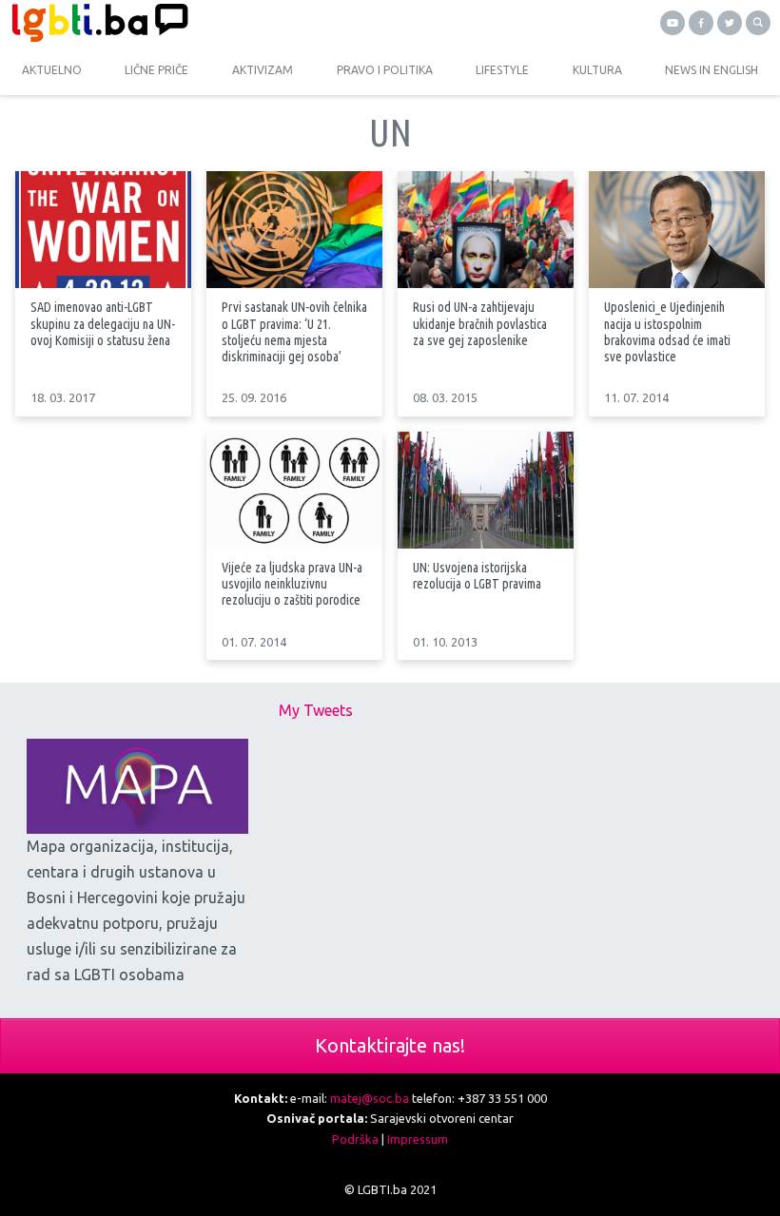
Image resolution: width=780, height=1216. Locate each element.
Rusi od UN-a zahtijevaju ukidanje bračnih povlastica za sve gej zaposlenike (480, 323)
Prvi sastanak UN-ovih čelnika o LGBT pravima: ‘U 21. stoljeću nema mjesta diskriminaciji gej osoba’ (294, 331)
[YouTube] (672, 22)
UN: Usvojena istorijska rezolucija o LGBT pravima (477, 575)
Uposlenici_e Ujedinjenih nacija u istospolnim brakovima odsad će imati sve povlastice (667, 331)
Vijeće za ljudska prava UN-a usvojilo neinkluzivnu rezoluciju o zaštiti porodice (292, 584)
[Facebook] (701, 22)
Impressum (417, 1139)
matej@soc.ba (369, 1098)
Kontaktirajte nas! (390, 1045)
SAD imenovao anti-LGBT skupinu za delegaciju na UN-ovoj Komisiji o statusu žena (102, 323)
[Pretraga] (758, 22)
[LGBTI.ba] (195, 23)
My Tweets (316, 710)
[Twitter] (729, 22)
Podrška (355, 1139)
